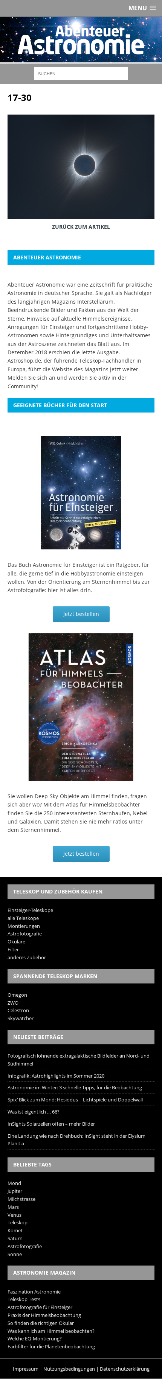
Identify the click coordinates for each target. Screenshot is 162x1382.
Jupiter (15, 1191)
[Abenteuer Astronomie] (81, 39)
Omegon (17, 994)
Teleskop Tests (24, 1299)
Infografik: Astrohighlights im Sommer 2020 (56, 1075)
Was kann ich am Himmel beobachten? (51, 1331)
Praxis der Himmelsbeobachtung (44, 1315)
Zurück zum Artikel (81, 226)
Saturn (15, 1238)
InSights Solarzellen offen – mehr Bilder (51, 1123)
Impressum (25, 1368)
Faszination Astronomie (34, 1291)
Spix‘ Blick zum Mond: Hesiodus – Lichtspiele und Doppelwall (75, 1099)
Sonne (15, 1254)
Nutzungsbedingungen (69, 1368)
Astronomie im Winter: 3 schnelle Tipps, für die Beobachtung (75, 1087)
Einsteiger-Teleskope (30, 910)
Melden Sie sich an (31, 377)
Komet (15, 1230)
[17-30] (81, 213)
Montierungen (24, 926)
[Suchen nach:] (81, 73)
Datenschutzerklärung (125, 1368)
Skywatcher (21, 1018)
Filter (13, 949)
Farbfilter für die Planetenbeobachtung (51, 1346)
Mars (13, 1207)
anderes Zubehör (27, 957)
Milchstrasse (21, 1199)
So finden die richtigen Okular (41, 1323)
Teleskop (18, 1222)
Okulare (16, 941)
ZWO (13, 1002)
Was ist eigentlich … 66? (34, 1111)
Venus (14, 1214)
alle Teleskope (23, 918)
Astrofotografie (25, 933)
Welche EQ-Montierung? (35, 1338)
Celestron (18, 1010)
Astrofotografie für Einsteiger (40, 1307)
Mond (14, 1183)
